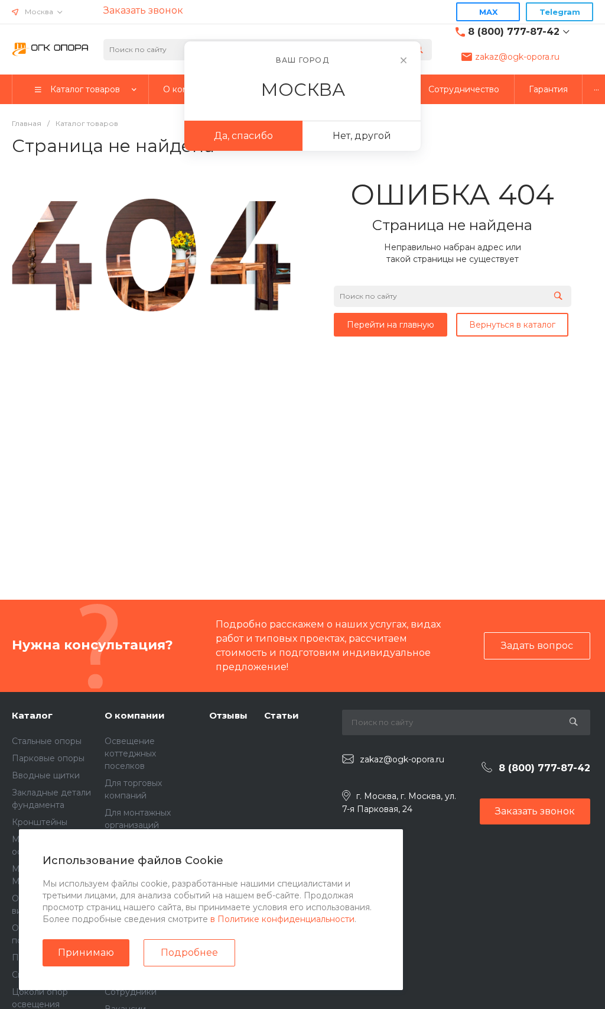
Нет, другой (362, 135)
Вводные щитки (46, 775)
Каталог (32, 715)
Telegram (559, 12)
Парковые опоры (48, 758)
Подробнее (189, 952)
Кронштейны (39, 822)
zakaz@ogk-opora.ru (517, 56)
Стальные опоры (47, 741)
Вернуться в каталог (512, 324)
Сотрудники (131, 992)
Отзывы (228, 715)
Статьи (281, 715)
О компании (135, 715)
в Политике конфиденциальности (282, 919)
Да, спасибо (243, 135)
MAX (488, 12)
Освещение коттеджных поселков (130, 753)
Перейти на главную (390, 324)
